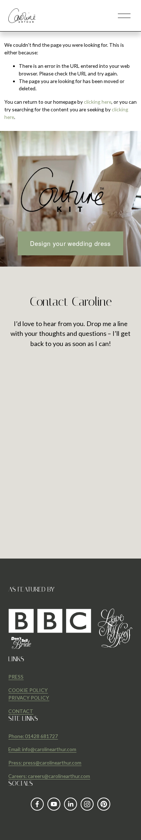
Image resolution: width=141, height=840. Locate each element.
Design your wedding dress (70, 243)
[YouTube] (53, 804)
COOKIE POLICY (28, 690)
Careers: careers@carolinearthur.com (49, 776)
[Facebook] (37, 804)
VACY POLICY (33, 698)
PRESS (16, 677)
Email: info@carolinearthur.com (42, 749)
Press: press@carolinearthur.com (44, 762)
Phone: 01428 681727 (33, 736)
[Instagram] (87, 804)
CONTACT (20, 711)
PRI (12, 698)
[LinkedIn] (70, 804)
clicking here (97, 102)
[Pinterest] (103, 804)
